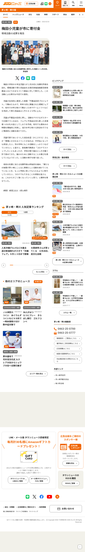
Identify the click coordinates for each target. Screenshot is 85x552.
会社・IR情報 (9, 507)
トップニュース (18, 15)
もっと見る (40, 272)
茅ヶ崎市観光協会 (62, 379)
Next (47, 265)
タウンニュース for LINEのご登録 (17, 480)
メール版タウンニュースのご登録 (39, 480)
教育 (46, 15)
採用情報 (42, 507)
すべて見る (67, 149)
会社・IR (65, 5)
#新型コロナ (13, 190)
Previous (4, 265)
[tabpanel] (25, 55)
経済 (73, 15)
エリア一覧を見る (36, 374)
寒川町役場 (59, 383)
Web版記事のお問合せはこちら (67, 360)
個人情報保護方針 (9, 511)
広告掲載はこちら (63, 349)
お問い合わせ (68, 508)
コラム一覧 (67, 313)
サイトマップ (33, 511)
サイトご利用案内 (22, 511)
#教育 (5, 190)
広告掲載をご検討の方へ (27, 507)
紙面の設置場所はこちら (66, 354)
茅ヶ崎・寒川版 (9, 10)
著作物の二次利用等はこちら (67, 343)
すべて (5, 15)
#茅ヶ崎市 (23, 190)
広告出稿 (32, 4)
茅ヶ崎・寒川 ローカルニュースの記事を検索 (67, 261)
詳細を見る (70, 463)
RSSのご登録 (70, 483)
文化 (30, 15)
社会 (38, 15)
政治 (65, 15)
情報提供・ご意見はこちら (66, 338)
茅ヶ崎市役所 (60, 375)
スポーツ (55, 15)
